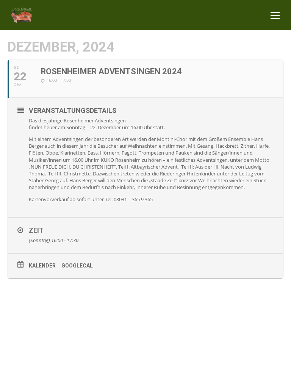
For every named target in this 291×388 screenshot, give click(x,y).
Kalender (42, 266)
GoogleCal (77, 266)
